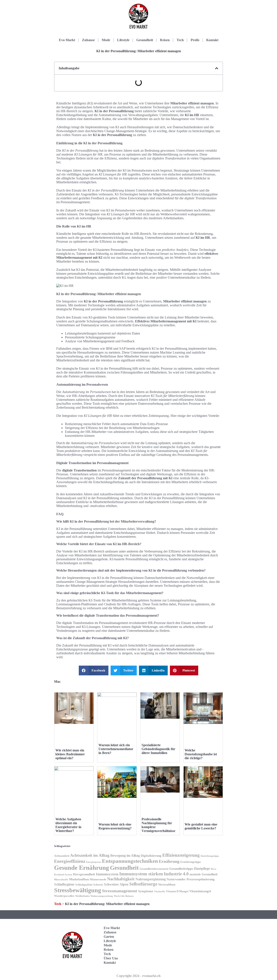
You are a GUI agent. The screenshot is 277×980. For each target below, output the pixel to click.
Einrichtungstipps (210, 856)
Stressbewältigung (77, 890)
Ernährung (169, 861)
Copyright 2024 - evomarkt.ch (138, 976)
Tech (180, 40)
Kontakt (212, 40)
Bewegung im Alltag (125, 855)
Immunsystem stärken (141, 873)
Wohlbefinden (82, 896)
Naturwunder (176, 879)
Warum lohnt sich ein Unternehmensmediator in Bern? (115, 749)
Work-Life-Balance (124, 896)
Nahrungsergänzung (150, 879)
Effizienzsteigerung (181, 855)
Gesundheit (144, 40)
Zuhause (88, 40)
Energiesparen (93, 862)
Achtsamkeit (61, 855)
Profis (195, 40)
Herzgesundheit (84, 874)
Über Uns (111, 958)
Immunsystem (107, 874)
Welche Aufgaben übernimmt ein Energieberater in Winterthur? (68, 825)
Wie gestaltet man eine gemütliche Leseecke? (201, 826)
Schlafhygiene (64, 884)
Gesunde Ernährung (81, 867)
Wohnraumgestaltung (101, 896)
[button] (216, 68)
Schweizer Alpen (116, 884)
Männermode (98, 879)
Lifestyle (123, 40)
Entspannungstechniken (130, 861)
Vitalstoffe (159, 891)
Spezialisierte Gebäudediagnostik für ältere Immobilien (158, 749)
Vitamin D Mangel (177, 891)
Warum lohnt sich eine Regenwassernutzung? (115, 826)
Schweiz (98, 884)
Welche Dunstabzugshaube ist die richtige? (201, 754)
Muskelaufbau (79, 879)
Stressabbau (166, 884)
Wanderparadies (64, 895)
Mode (106, 40)
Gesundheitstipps (181, 868)
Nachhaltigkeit (121, 879)
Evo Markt (67, 40)
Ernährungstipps (190, 861)
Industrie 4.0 (176, 873)
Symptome (145, 891)
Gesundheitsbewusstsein (154, 868)
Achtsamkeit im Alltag (90, 855)
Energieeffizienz (69, 861)
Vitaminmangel (200, 891)
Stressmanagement (119, 891)
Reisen (165, 40)
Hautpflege (202, 868)
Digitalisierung (151, 855)
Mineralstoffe (61, 879)
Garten (109, 936)
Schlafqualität (83, 884)
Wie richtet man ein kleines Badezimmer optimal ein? (70, 754)
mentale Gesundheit (203, 874)
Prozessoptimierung (201, 879)
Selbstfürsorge (143, 884)
